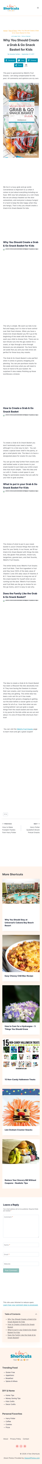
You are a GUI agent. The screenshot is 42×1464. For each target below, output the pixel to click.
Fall (5, 814)
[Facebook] (17, 1446)
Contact (26, 1439)
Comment (8, 1217)
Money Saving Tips (13, 1398)
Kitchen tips (16, 36)
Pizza (8, 1427)
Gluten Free (10, 1372)
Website (7, 1264)
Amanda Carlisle (15, 54)
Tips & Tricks (25, 36)
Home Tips (10, 1395)
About (5, 1439)
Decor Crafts (11, 1404)
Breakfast (9, 1378)
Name (7, 1245)
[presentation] (21, 897)
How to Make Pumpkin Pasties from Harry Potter (9, 828)
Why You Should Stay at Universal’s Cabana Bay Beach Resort (19, 923)
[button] (35, 86)
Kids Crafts (10, 1401)
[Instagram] (21, 1446)
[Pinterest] (24, 1446)
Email (7, 1254)
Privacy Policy (15, 1439)
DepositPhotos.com (32, 1458)
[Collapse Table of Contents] (36, 1314)
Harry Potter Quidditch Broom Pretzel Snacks (33, 828)
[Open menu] (38, 7)
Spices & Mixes (11, 1381)
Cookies (9, 1424)
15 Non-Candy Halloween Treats (20, 1079)
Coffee (8, 1421)
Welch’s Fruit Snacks (25, 729)
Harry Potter (10, 1418)
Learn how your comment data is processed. (20, 1305)
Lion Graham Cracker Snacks (18, 1130)
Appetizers (10, 1375)
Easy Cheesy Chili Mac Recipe (19, 976)
